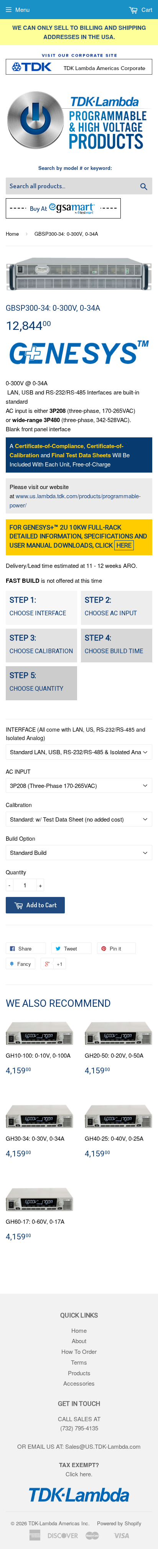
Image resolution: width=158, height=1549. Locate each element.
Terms (79, 1362)
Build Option (20, 838)
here (85, 1474)
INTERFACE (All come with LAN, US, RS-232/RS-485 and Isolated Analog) (75, 734)
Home (12, 233)
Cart (146, 9)
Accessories (79, 1383)
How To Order (79, 1351)
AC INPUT (18, 771)
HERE (124, 545)
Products (79, 1373)
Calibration (19, 805)
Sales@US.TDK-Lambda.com (103, 1446)
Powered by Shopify (119, 1523)
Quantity (16, 872)
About (79, 1341)
